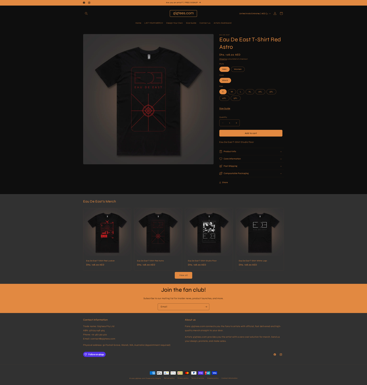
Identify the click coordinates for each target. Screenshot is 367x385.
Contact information (229, 378)
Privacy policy (183, 378)
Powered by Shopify (153, 378)
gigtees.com (140, 378)
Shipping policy (213, 378)
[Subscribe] (206, 306)
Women (238, 69)
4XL (224, 98)
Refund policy (169, 378)
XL (250, 91)
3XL (271, 91)
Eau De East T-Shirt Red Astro (150, 261)
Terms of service (197, 378)
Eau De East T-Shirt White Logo (253, 261)
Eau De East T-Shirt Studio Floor (202, 261)
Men (224, 69)
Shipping (223, 59)
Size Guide (224, 108)
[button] (86, 13)
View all (183, 275)
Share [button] (225, 182)
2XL (260, 91)
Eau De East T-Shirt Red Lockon (100, 261)
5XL (236, 98)
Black (225, 80)
